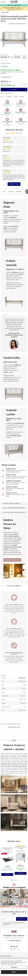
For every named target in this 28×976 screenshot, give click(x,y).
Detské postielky (22, 677)
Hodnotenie (18, 191)
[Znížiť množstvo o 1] (21, 84)
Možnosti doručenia (7, 77)
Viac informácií (4, 66)
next (27, 858)
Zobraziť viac (14, 184)
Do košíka (14, 89)
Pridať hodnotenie (14, 727)
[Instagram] (14, 949)
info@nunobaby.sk (15, 940)
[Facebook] (11, 949)
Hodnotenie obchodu (14, 129)
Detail (7, 874)
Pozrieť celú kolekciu (12, 560)
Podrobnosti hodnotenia (20, 23)
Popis (4, 191)
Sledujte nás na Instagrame (14, 887)
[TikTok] (17, 949)
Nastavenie (14, 967)
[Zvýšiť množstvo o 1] (25, 84)
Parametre (11, 191)
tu (15, 964)
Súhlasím (14, 972)
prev (1, 858)
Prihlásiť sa (22, 919)
